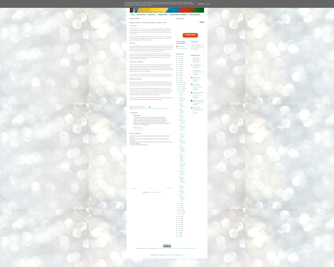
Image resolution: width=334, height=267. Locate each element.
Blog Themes (151, 14)
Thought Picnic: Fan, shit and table (182, 99)
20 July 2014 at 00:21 (139, 129)
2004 (179, 234)
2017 (179, 74)
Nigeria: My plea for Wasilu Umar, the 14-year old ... (182, 180)
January (181, 213)
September (181, 88)
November (181, 84)
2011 (179, 220)
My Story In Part (141, 14)
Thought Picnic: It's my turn (182, 116)
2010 (179, 222)
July (180, 92)
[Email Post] (149, 106)
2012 (179, 218)
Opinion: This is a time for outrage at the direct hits (148, 22)
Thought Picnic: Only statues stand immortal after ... (182, 158)
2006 (179, 230)
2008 (179, 226)
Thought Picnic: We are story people (182, 135)
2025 (179, 58)
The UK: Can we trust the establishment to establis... (182, 166)
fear (137, 108)
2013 (179, 216)
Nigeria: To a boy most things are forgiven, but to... (182, 173)
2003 (179, 236)
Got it (208, 4)
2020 (179, 68)
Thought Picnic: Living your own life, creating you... (182, 198)
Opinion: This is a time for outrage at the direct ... (182, 121)
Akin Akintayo (181, 46)
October (181, 86)
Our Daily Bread (197, 65)
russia (159, 108)
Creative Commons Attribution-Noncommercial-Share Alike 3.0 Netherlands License (178, 248)
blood (134, 108)
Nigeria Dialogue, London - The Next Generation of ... (182, 150)
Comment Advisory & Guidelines (178, 14)
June (180, 203)
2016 (179, 76)
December (181, 82)
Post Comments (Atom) (154, 192)
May (180, 205)
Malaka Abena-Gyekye (198, 100)
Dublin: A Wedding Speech (181, 187)
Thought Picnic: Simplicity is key (182, 105)
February (181, 211)
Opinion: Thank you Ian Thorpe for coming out (182, 142)
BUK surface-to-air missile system (145, 28)
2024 (179, 60)
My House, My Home (182, 95)
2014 (179, 81)
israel (140, 108)
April (180, 207)
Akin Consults (196, 107)
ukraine (166, 108)
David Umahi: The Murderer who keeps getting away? (197, 95)
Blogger (182, 255)
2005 (179, 232)
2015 (179, 78)
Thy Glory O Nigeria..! (198, 92)
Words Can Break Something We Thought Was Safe (198, 87)
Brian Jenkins (196, 84)
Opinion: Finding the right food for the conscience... (182, 129)
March (180, 209)
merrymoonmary (169, 255)
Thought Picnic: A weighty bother (181, 111)
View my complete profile (182, 48)
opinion (147, 108)
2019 (179, 70)
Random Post (190, 35)
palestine (152, 108)
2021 (179, 66)
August (180, 90)
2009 (179, 224)
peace (156, 108)
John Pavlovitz (196, 70)
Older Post (169, 188)
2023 (179, 62)
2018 (179, 72)
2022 (179, 64)
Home (132, 14)
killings (143, 108)
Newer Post (133, 188)
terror (163, 108)
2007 (179, 228)
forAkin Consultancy (195, 14)
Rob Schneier (196, 58)
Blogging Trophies (162, 14)
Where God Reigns (197, 66)
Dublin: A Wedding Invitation (181, 191)
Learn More (201, 4)
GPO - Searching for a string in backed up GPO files (198, 110)
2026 (179, 56)
